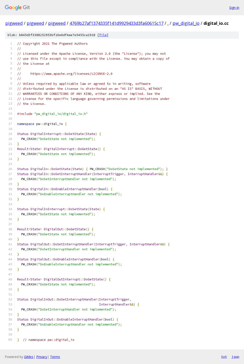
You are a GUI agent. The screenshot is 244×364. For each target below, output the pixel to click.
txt (224, 356)
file (103, 35)
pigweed (14, 23)
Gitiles (28, 356)
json (235, 356)
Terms (55, 356)
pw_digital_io (186, 23)
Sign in (234, 7)
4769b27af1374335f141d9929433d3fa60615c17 (116, 23)
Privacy (41, 356)
